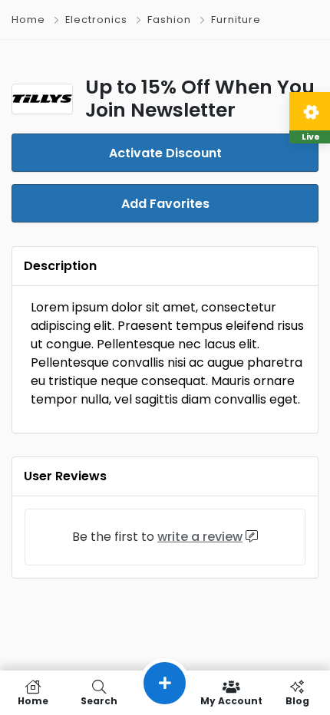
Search (99, 700)
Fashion (169, 19)
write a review (200, 536)
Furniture (236, 19)
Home (28, 19)
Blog (297, 700)
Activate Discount (165, 153)
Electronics (96, 19)
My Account (231, 700)
